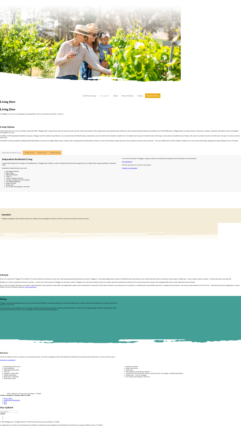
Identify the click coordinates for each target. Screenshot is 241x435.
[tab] (11, 153)
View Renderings (127, 162)
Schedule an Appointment (129, 168)
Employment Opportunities (12, 400)
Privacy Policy (8, 398)
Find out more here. (31, 287)
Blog (5, 403)
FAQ (5, 402)
